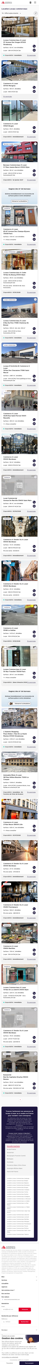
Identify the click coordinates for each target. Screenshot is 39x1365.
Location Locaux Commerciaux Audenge (18, 1178)
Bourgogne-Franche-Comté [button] (16, 1155)
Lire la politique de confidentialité (10, 1357)
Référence (4, 1318)
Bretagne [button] (10, 1159)
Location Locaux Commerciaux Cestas (17, 1192)
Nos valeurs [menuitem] (5, 1297)
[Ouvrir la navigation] (35, 2)
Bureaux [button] (4, 1330)
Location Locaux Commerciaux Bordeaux (18, 1185)
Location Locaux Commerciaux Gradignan (18, 1196)
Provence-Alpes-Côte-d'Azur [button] (16, 1165)
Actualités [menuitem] (5, 1283)
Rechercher (25, 1322)
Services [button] (4, 1280)
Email (3, 1306)
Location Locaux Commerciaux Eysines (17, 1194)
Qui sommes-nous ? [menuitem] (8, 1290)
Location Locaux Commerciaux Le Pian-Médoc (18, 1204)
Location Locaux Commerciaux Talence (18, 1234)
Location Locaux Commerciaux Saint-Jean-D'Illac (19, 1231)
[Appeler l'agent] (34, 46)
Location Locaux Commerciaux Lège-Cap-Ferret (18, 1211)
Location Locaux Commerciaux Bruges (17, 1187)
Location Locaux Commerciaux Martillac (18, 1219)
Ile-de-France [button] (11, 1149)
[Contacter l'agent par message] (34, 50)
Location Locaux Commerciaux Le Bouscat (19, 1198)
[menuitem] (31, 2)
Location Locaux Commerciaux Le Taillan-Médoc (18, 1208)
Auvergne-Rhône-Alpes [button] (14, 1168)
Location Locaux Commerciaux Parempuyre (19, 1223)
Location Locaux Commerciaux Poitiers (18, 1228)
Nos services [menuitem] (6, 1293)
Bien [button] (3, 1277)
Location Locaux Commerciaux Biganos (18, 1183)
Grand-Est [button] (10, 1152)
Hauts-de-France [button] (12, 1171)
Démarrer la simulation (19, 201)
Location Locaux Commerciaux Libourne (18, 1214)
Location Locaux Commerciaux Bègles (17, 1180)
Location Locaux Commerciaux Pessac (17, 1226)
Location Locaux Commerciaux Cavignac (18, 1189)
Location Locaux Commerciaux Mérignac (18, 1221)
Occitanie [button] (10, 1162)
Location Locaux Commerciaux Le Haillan (18, 1201)
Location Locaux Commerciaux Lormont (18, 1217)
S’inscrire (25, 1309)
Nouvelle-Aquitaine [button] (13, 1146)
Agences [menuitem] (4, 1287)
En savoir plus (31, 55)
